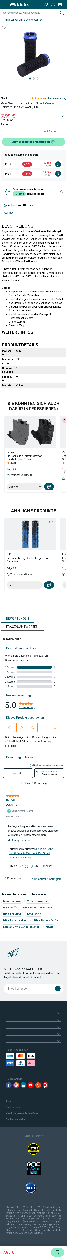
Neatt (4, 98)
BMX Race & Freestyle (37, 907)
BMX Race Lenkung (15, 920)
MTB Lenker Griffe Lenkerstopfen (24, 19)
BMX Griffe (34, 913)
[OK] (58, 988)
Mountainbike (12, 901)
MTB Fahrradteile (38, 901)
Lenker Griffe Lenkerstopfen (21, 926)
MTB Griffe (10, 907)
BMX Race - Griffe (46, 920)
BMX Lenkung (12, 913)
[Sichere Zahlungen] (21, 1059)
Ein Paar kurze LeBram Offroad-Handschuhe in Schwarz (25, 458)
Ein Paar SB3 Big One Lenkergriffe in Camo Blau (27, 560)
